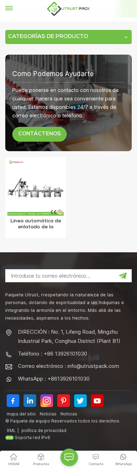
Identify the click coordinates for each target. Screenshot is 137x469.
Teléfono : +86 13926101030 (52, 353)
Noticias (48, 413)
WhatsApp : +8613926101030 (54, 378)
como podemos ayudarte (53, 73)
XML (11, 430)
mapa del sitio (21, 413)
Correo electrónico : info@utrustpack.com (68, 366)
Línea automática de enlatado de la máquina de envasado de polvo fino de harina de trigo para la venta (35, 225)
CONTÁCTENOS (39, 134)
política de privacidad (43, 430)
